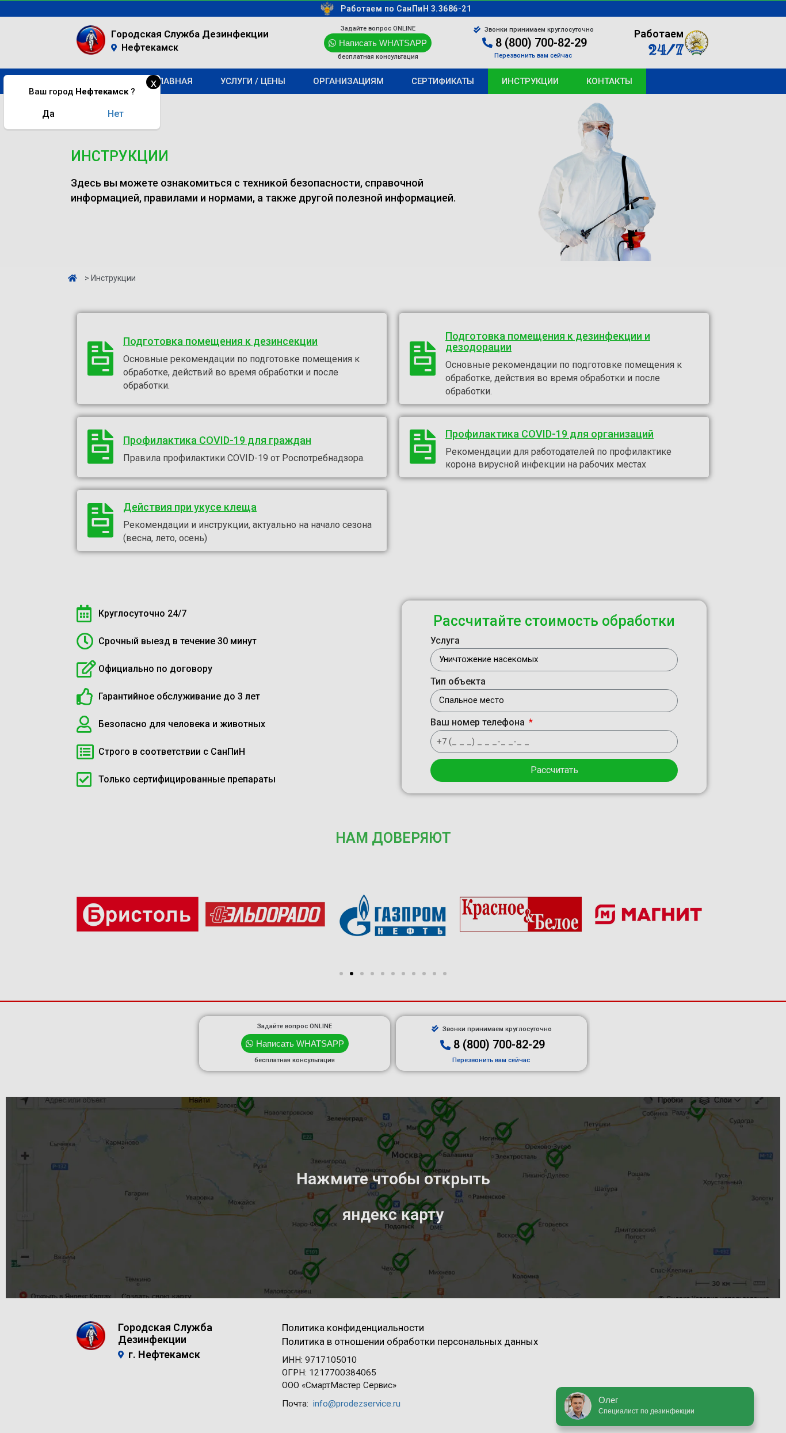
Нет (116, 113)
